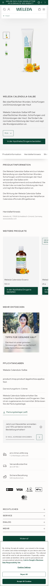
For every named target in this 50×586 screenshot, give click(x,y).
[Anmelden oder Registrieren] (8, 10)
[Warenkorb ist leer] (39, 10)
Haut (7, 17)
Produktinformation (11, 155)
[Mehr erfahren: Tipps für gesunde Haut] (21, 334)
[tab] (6, 36)
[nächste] (45, 3)
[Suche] (4, 10)
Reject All (24, 574)
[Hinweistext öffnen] (40, 428)
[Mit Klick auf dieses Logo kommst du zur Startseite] (24, 10)
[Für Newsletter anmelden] (39, 438)
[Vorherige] (41, 3)
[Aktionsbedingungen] (37, 3)
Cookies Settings (24, 567)
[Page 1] (6, 36)
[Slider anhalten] (3, 3)
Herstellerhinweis (32, 155)
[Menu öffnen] (43, 10)
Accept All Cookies (24, 581)
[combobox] (6, 134)
